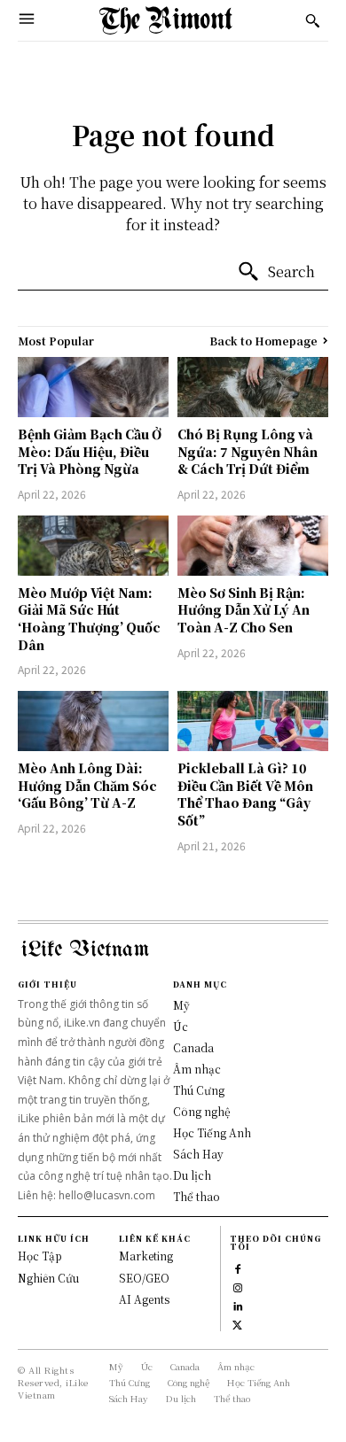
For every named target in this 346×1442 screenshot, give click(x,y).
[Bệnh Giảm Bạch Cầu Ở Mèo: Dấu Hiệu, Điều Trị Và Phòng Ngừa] (93, 387)
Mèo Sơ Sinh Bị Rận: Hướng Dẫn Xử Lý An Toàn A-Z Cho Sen (243, 610)
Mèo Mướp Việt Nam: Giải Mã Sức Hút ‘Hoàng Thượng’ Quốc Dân (89, 619)
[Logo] (165, 20)
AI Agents (144, 1298)
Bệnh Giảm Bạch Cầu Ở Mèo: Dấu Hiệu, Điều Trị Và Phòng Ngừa (89, 451)
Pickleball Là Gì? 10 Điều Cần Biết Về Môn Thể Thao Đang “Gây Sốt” (245, 794)
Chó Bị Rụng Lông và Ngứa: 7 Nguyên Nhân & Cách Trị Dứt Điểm (247, 451)
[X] (237, 1323)
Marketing (146, 1255)
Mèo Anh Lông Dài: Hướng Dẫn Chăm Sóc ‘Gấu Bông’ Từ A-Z (87, 785)
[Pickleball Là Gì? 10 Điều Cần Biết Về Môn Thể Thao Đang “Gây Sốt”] (252, 721)
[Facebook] (237, 1267)
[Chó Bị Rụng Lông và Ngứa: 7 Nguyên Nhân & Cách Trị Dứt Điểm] (252, 387)
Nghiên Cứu (48, 1277)
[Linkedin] (237, 1305)
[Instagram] (237, 1286)
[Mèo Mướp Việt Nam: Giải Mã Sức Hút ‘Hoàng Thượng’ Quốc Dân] (93, 546)
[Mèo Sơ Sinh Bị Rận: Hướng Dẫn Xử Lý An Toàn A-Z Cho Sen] (252, 546)
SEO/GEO (144, 1277)
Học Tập (40, 1255)
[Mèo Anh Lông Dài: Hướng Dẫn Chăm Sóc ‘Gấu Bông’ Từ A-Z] (93, 721)
